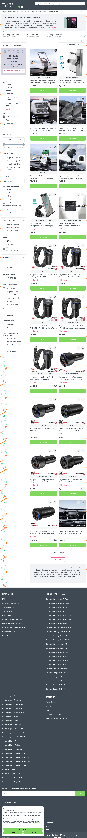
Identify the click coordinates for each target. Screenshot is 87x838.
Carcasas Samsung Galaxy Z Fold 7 (58, 607)
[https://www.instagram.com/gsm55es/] (47, 828)
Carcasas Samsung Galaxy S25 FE (57, 640)
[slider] (4, 144)
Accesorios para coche (51, 11)
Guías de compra (8, 636)
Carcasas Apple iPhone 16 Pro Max (14, 712)
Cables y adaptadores (53, 714)
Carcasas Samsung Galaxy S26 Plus (58, 615)
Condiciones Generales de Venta (13, 628)
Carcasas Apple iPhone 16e (11, 700)
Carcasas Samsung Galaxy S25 (56, 623)
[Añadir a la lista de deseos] (54, 51)
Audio (48, 710)
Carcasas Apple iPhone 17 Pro (12, 729)
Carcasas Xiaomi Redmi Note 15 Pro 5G (16, 761)
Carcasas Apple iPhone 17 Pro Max (14, 733)
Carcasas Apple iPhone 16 (11, 696)
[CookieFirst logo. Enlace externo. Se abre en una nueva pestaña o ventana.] (3, 808)
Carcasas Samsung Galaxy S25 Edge (58, 636)
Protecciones (50, 702)
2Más (8, 109)
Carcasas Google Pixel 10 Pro (56, 689)
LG (29, 11)
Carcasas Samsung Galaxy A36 (57, 652)
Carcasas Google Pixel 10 (54, 677)
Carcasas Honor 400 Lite (11, 774)
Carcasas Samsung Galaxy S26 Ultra (58, 619)
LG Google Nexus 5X (11, 35)
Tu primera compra (8, 611)
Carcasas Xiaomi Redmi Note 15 (13, 753)
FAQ (3, 599)
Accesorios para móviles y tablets (14, 11)
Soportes (9, 94)
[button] (43, 228)
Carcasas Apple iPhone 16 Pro (12, 708)
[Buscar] (37, 3)
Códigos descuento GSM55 (12, 619)
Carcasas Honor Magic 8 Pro (12, 782)
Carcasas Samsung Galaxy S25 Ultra (58, 632)
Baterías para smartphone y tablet (58, 718)
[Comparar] (50, 51)
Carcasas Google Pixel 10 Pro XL (57, 685)
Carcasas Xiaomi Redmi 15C (12, 749)
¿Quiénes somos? (8, 607)
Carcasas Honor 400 (9, 770)
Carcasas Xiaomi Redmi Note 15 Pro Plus (16, 765)
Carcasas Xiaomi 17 (9, 741)
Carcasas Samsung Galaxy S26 (56, 611)
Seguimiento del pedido (10, 603)
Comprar (43, 90)
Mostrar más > (54, 28)
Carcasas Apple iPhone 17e (11, 716)
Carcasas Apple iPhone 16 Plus (12, 704)
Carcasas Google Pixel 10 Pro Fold (57, 673)
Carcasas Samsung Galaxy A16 (56, 669)
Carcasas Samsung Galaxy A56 (57, 644)
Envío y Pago (6, 615)
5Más (5, 308)
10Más (5, 128)
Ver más (58, 560)
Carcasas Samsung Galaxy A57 (57, 648)
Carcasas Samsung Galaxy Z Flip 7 (58, 603)
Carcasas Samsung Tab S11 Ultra (57, 599)
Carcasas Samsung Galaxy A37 (57, 656)
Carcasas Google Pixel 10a (55, 681)
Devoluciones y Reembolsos (12, 623)
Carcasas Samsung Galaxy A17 (56, 664)
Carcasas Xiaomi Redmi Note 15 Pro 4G (16, 757)
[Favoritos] (15, 6)
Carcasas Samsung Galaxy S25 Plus (58, 628)
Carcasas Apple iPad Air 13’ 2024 (13, 737)
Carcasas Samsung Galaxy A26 (57, 660)
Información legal (8, 632)
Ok (80, 793)
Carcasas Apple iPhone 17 (11, 720)
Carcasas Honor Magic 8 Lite (12, 778)
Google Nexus (36, 11)
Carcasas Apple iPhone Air (11, 725)
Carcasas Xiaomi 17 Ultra (11, 745)
